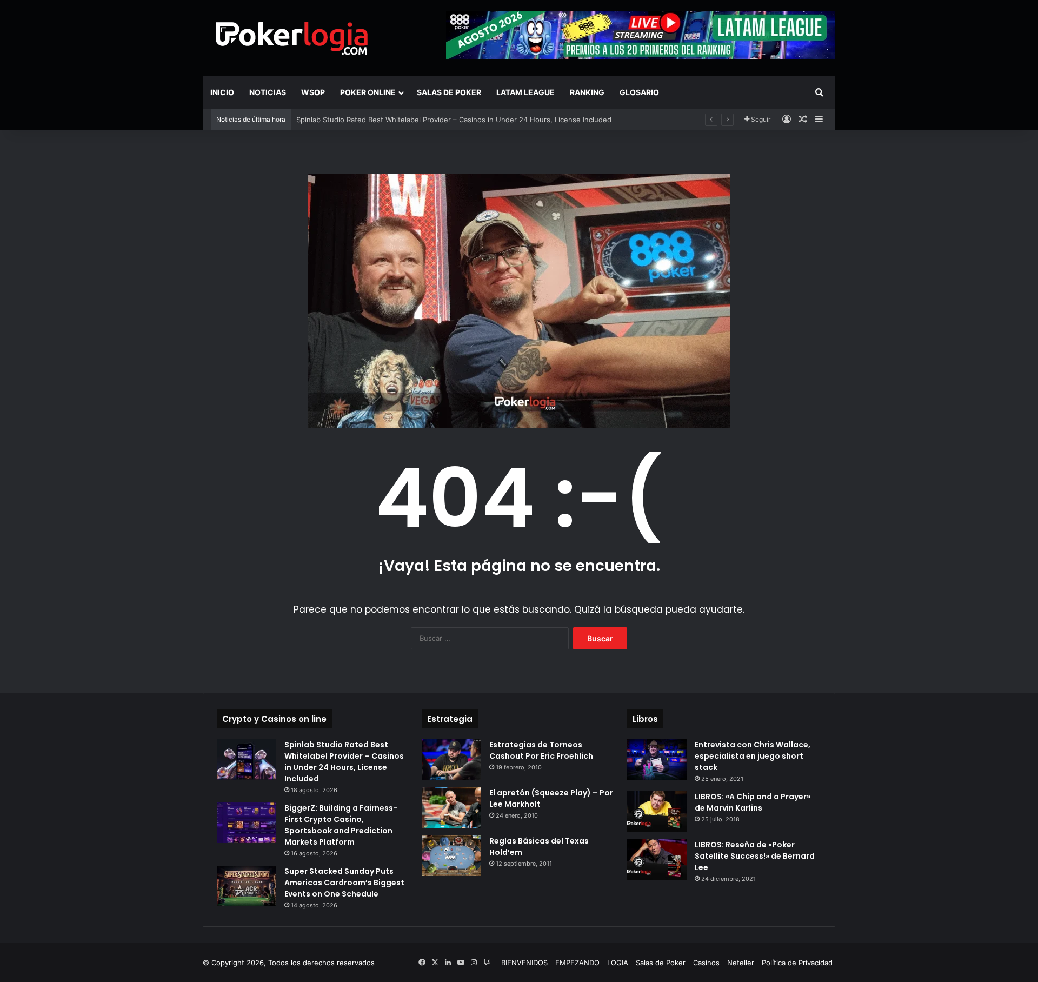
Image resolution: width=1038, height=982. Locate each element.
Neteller (740, 962)
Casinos (706, 962)
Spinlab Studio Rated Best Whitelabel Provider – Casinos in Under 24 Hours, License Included (453, 119)
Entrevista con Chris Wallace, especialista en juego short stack (752, 756)
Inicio (222, 92)
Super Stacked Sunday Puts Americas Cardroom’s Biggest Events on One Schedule (344, 882)
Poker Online (368, 92)
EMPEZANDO (577, 962)
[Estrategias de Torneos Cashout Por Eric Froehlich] (451, 759)
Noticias (267, 92)
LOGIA (617, 962)
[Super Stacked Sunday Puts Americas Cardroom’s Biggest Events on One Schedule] (246, 886)
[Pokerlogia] (292, 37)
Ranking (587, 92)
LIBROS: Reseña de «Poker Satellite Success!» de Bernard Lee (755, 856)
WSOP (313, 92)
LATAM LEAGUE (525, 92)
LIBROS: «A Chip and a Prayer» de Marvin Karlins (752, 802)
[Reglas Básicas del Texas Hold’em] (451, 855)
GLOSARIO (639, 92)
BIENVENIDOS (524, 962)
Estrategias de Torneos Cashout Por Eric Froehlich (541, 750)
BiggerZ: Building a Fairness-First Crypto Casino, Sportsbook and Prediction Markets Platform (340, 824)
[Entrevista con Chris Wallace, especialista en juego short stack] (657, 759)
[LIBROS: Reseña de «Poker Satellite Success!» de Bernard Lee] (657, 859)
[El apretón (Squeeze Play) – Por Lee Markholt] (451, 807)
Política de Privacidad (797, 962)
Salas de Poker (449, 92)
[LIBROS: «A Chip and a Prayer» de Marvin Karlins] (657, 811)
